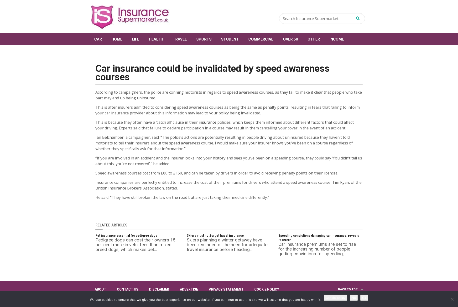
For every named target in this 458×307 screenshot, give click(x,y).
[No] (452, 299)
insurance (207, 122)
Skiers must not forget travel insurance (215, 235)
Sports (204, 39)
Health (156, 39)
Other (313, 39)
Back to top (348, 289)
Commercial (260, 39)
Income (336, 39)
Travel (180, 39)
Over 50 (290, 39)
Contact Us (127, 289)
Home (116, 39)
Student (230, 39)
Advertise (189, 289)
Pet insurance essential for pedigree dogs (126, 235)
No (354, 298)
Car (98, 39)
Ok (364, 298)
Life (135, 39)
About (100, 289)
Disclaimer (159, 289)
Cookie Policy (266, 289)
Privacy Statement (226, 289)
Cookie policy (335, 298)
